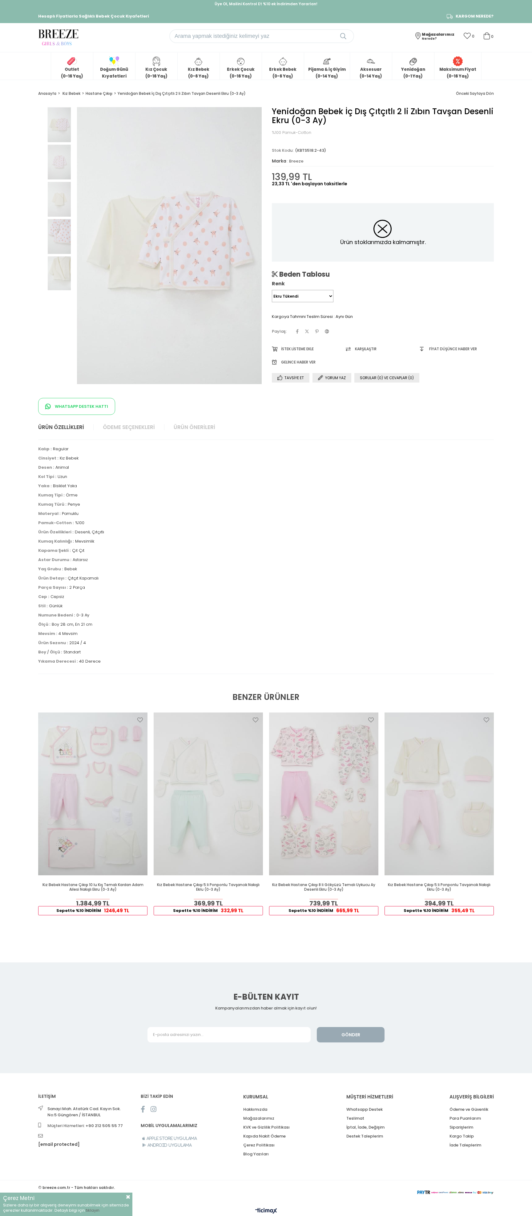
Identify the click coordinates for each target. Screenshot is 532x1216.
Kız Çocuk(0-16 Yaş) (156, 72)
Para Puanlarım (465, 1118)
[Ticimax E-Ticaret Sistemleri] (266, 1211)
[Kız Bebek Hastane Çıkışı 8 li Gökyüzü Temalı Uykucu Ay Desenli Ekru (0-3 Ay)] (323, 793)
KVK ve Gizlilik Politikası (266, 1127)
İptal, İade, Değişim (365, 1127)
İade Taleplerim (465, 1145)
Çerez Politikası (259, 1145)
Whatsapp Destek (364, 1109)
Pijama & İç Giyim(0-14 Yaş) (327, 72)
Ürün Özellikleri (61, 427)
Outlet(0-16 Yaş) (72, 72)
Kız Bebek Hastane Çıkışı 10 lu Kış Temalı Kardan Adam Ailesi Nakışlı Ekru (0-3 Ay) (92, 887)
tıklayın (92, 1210)
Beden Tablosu (304, 274)
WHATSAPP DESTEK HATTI (81, 406)
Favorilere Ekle (140, 720)
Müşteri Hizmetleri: (85, 1126)
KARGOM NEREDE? (475, 16)
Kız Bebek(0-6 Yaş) (198, 72)
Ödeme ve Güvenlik (468, 1109)
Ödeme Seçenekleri (129, 427)
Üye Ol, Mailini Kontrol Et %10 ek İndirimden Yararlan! (266, 3)
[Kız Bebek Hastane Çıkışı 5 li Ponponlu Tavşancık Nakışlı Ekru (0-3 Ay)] (208, 793)
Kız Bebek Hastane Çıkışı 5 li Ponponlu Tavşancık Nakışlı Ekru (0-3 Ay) (208, 887)
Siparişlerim (461, 1127)
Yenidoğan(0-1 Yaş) (413, 72)
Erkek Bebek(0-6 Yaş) (282, 72)
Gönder (350, 1035)
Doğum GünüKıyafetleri (114, 72)
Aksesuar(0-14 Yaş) (371, 72)
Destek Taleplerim (364, 1136)
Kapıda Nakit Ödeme (264, 1136)
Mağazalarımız (258, 1118)
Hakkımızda (255, 1109)
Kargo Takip (461, 1136)
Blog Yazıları (256, 1154)
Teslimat (355, 1118)
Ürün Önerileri (194, 427)
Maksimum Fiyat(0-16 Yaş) (457, 72)
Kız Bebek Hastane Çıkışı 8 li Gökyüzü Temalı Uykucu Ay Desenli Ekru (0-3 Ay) (323, 887)
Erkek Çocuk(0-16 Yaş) (241, 72)
